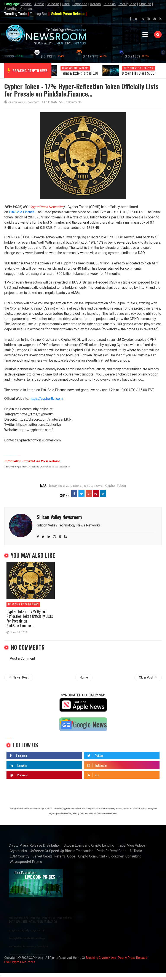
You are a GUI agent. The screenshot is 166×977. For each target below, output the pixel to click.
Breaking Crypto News (101, 957)
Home (84, 677)
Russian (110, 4)
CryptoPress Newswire (46, 207)
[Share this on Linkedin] (103, 493)
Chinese (53, 4)
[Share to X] (81, 493)
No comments (72, 102)
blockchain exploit (75, 68)
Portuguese (127, 4)
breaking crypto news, (65, 486)
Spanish (145, 4)
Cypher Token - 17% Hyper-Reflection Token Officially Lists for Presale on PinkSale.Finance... (29, 618)
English (26, 4)
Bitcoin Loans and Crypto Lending (89, 845)
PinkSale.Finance (22, 212)
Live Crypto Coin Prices (19, 962)
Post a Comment (22, 658)
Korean (95, 4)
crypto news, (93, 486)
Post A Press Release (132, 957)
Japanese (79, 4)
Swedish (11, 9)
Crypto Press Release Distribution (35, 845)
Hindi (66, 4)
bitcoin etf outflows (138, 68)
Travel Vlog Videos (131, 845)
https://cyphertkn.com (46, 399)
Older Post (146, 677)
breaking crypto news (30, 70)
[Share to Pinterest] (96, 493)
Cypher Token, (115, 486)
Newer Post (21, 677)
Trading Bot (38, 14)
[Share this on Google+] (89, 493)
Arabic (39, 4)
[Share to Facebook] (74, 493)
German (26, 9)
